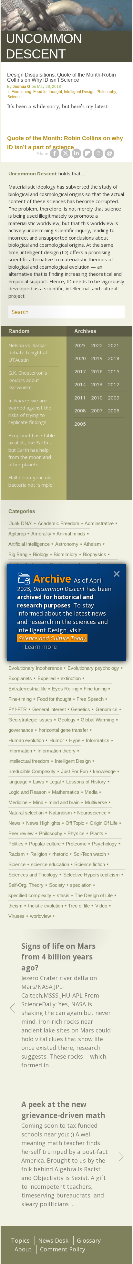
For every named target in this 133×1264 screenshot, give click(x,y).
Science (14, 97)
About (23, 1249)
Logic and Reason (27, 792)
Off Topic (75, 823)
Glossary (89, 1240)
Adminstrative (99, 523)
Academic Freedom (58, 523)
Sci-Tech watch (90, 854)
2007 (97, 410)
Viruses (16, 916)
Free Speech (90, 699)
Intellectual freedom (28, 761)
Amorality (41, 533)
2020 (80, 358)
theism (15, 905)
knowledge (104, 771)
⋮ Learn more (37, 646)
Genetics (80, 709)
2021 (113, 345)
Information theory (56, 750)
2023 (80, 345)
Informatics (97, 740)
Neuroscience (92, 812)
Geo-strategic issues (30, 719)
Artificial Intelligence (29, 544)
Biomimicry (65, 554)
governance (20, 730)
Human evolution (26, 740)
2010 (97, 397)
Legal (55, 781)
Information (20, 750)
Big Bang (17, 554)
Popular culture (45, 843)
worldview (40, 916)
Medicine (17, 802)
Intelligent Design (79, 91)
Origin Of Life (104, 823)
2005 (80, 423)
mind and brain (63, 802)
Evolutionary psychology (93, 668)
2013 (97, 384)
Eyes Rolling (65, 688)
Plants (96, 833)
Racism (16, 854)
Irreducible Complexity (32, 771)
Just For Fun (74, 771)
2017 (80, 371)
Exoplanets (20, 678)
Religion (38, 854)
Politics (16, 843)
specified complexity (29, 895)
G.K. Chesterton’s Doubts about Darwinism (27, 379)
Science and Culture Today (52, 638)
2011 (80, 397)
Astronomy (66, 544)
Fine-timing (20, 699)
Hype (74, 740)
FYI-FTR (17, 709)
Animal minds (70, 533)
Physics (76, 833)
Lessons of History (86, 781)
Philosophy (106, 91)
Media (91, 792)
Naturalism (60, 812)
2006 (113, 410)
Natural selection (26, 812)
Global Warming (97, 719)
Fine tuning (21, 91)
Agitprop (17, 533)
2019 (97, 358)
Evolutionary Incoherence (35, 668)
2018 (113, 358)
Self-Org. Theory (26, 885)
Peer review (21, 833)
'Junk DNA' (20, 523)
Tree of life (79, 905)
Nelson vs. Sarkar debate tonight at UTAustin (27, 352)
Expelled (46, 678)
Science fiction (89, 864)
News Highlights (43, 823)
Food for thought (47, 91)
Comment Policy (62, 1249)
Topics (20, 1240)
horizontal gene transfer (63, 730)
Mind (38, 802)
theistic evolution (45, 905)
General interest (49, 709)
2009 (113, 397)
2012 (113, 384)
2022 (97, 345)
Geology (67, 719)
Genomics (107, 709)
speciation (80, 885)
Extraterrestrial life (27, 688)
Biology (40, 554)
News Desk (53, 1240)
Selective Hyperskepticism (91, 874)
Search (112, 312)
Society (57, 885)
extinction (71, 678)
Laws (38, 781)
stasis (63, 895)
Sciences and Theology (33, 874)
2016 (97, 371)
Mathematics (65, 792)
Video (101, 905)
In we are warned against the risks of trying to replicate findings (29, 411)
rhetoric (60, 854)
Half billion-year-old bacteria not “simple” (31, 481)
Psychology (104, 843)
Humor (56, 740)
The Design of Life (94, 895)
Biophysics (94, 554)
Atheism (92, 544)
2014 (80, 384)
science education (50, 864)
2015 (113, 371)
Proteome (76, 843)
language (17, 781)
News (14, 823)
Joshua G (21, 86)
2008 (80, 410)
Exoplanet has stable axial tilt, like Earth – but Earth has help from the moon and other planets (31, 450)
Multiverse (96, 802)
